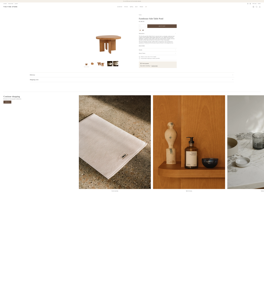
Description (141, 33)
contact (5, 3)
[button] (119, 6)
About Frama (142, 53)
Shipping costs (34, 79)
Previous (83, 36)
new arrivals (10, 3)
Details (140, 50)
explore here (155, 65)
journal (16, 3)
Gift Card (254, 3)
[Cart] (259, 7)
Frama (140, 14)
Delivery (32, 75)
